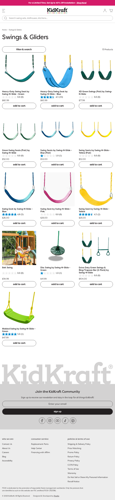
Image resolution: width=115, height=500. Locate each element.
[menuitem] (105, 10)
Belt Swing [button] (7, 267)
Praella (56, 496)
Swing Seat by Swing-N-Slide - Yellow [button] (94, 210)
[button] (3, 10)
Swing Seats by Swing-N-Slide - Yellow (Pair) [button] (94, 151)
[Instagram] (50, 420)
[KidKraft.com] (57, 10)
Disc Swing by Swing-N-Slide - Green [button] (55, 269)
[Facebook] (42, 420)
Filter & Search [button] (24, 49)
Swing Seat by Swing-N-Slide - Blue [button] (17, 210)
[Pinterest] (73, 420)
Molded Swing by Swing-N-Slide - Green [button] (18, 330)
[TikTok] (65, 420)
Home (4, 30)
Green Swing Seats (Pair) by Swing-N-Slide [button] (16, 151)
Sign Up (57, 411)
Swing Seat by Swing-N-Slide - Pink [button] (55, 210)
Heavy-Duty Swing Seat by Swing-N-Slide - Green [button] (15, 92)
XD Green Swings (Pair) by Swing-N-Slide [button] (95, 92)
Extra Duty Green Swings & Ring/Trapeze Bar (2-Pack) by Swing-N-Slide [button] (94, 270)
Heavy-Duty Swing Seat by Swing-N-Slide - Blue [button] (54, 92)
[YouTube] (57, 420)
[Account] (105, 10)
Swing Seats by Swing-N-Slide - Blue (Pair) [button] (56, 151)
